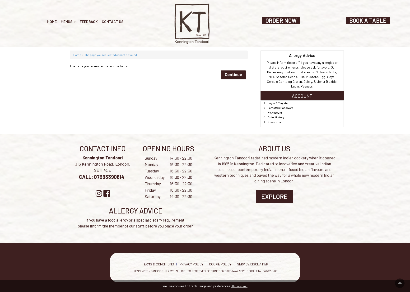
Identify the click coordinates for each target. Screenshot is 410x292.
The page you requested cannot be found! (111, 54)
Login (271, 103)
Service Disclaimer (252, 264)
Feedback (89, 21)
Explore (274, 196)
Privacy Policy (191, 264)
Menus (67, 21)
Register (283, 103)
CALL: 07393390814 (102, 177)
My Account (275, 112)
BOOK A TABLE (368, 20)
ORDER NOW (281, 20)
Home (52, 21)
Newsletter (274, 122)
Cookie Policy (220, 264)
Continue (233, 74)
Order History (276, 117)
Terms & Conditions (158, 264)
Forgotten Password (281, 107)
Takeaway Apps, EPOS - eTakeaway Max (251, 271)
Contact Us (113, 21)
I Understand (239, 286)
